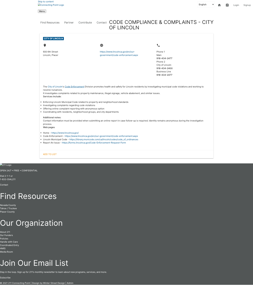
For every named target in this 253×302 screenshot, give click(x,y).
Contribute (85, 22)
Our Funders (6, 235)
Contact (102, 22)
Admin (70, 283)
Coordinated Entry (9, 245)
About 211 (5, 232)
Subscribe (5, 277)
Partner (69, 22)
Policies (4, 238)
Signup (247, 5)
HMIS (3, 248)
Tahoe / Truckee (8, 208)
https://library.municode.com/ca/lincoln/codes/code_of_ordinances (103, 139)
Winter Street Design (54, 283)
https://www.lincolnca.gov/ (65, 132)
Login (236, 5)
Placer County (7, 211)
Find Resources (49, 22)
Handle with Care (9, 241)
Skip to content (46, 1)
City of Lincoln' (55, 86)
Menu (42, 11)
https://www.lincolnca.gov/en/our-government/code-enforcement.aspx (101, 136)
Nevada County (8, 205)
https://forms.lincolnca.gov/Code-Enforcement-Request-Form (94, 142)
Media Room (6, 251)
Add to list (50, 154)
